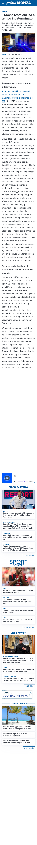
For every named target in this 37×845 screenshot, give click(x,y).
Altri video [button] (30, 686)
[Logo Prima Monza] (18, 3)
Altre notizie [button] (29, 556)
